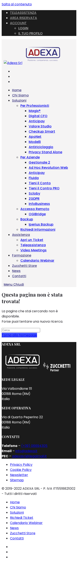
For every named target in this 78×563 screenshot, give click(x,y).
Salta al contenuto (17, 4)
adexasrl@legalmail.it (29, 456)
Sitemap (17, 480)
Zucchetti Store (22, 533)
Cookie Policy (21, 469)
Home (15, 502)
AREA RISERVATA (23, 17)
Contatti (17, 538)
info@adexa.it (26, 451)
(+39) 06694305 (34, 445)
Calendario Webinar (26, 522)
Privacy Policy (21, 464)
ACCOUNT (18, 23)
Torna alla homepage (19, 335)
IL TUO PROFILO (30, 33)
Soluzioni (17, 512)
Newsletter (19, 475)
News (14, 528)
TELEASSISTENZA (23, 12)
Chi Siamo (18, 507)
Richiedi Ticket (21, 517)
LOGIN (23, 28)
